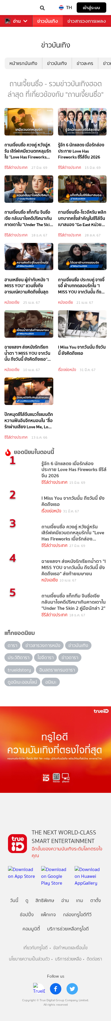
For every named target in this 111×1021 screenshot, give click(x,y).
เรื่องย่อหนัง (67, 370)
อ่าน (17, 21)
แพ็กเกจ (48, 914)
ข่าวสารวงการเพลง (86, 21)
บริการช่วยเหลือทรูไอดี (68, 928)
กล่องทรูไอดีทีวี (77, 914)
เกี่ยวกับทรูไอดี (35, 948)
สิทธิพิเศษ (45, 900)
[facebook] (56, 989)
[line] (39, 989)
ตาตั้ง (95, 900)
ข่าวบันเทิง (47, 21)
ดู (26, 900)
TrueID (16, 7)
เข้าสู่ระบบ (91, 7)
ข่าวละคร (85, 63)
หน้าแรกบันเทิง (23, 63)
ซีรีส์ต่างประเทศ (16, 167)
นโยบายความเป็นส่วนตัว (29, 959)
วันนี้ (14, 900)
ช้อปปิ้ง (27, 914)
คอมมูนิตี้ (31, 928)
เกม (79, 900)
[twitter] (72, 989)
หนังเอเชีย (11, 302)
